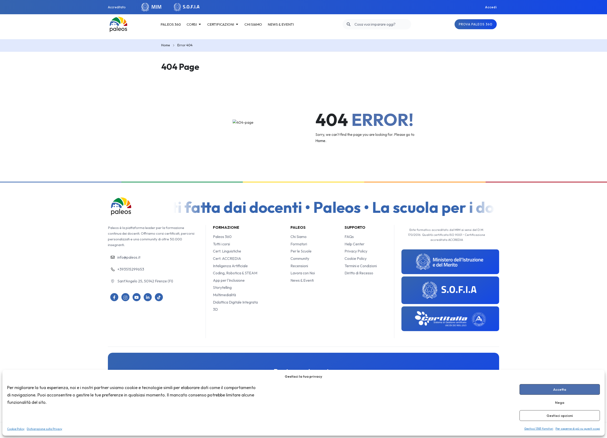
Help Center (354, 244)
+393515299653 (130, 269)
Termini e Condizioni (361, 265)
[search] (348, 24)
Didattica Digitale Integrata (235, 302)
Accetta (559, 389)
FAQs (349, 236)
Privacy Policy (356, 251)
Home (165, 45)
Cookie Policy (15, 429)
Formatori (298, 244)
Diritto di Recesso (359, 273)
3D (215, 309)
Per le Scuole (301, 251)
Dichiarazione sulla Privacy (44, 429)
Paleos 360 (222, 236)
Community (299, 258)
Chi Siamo (298, 236)
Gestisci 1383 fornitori (538, 428)
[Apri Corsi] (200, 24)
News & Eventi (302, 280)
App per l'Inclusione (229, 280)
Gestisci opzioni (560, 415)
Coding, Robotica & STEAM (235, 273)
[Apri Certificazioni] (237, 24)
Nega (559, 402)
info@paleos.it (128, 257)
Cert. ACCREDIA (227, 258)
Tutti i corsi (221, 244)
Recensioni (299, 265)
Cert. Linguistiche (227, 251)
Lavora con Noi (302, 273)
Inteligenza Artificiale (230, 265)
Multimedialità (224, 294)
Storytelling (222, 287)
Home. (320, 140)
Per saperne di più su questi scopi (578, 428)
